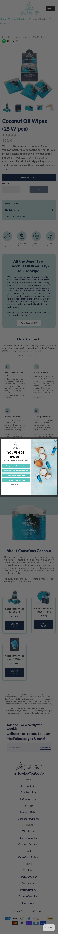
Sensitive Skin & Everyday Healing (16, 470)
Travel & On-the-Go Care (16, 480)
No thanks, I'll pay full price (16, 484)
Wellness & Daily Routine (16, 475)
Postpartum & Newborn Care (16, 466)
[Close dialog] (55, 441)
